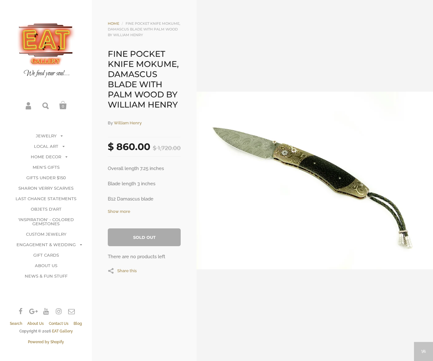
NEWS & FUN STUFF (46, 276)
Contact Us (58, 323)
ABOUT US (46, 265)
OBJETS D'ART (46, 209)
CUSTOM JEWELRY (46, 234)
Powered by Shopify (46, 342)
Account (29, 105)
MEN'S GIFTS (46, 167)
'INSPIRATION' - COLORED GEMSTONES (46, 221)
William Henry (128, 123)
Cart (63, 105)
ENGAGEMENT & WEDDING (46, 244)
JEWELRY (46, 135)
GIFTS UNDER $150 (46, 177)
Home (113, 23)
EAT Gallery (62, 331)
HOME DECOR (46, 156)
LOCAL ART (46, 146)
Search (46, 105)
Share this (127, 270)
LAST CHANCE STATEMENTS (46, 198)
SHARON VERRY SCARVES (46, 188)
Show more (119, 211)
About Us (35, 323)
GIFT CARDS (46, 255)
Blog (78, 323)
